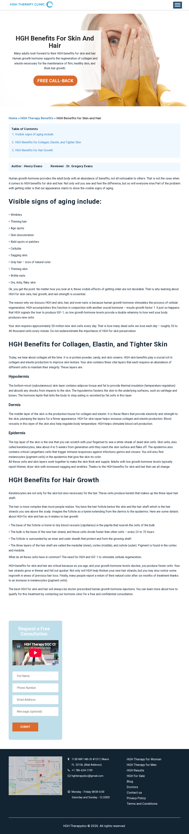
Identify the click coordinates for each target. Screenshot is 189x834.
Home (13, 118)
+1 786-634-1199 (82, 770)
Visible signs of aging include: (34, 134)
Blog (130, 781)
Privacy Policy (136, 798)
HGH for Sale (136, 776)
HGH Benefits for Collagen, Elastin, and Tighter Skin (48, 142)
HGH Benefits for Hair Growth (34, 150)
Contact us (134, 792)
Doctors (132, 787)
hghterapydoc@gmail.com (87, 776)
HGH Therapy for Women (144, 759)
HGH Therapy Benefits (36, 118)
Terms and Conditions (142, 803)
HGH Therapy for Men (142, 765)
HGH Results (135, 770)
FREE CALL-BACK (55, 80)
